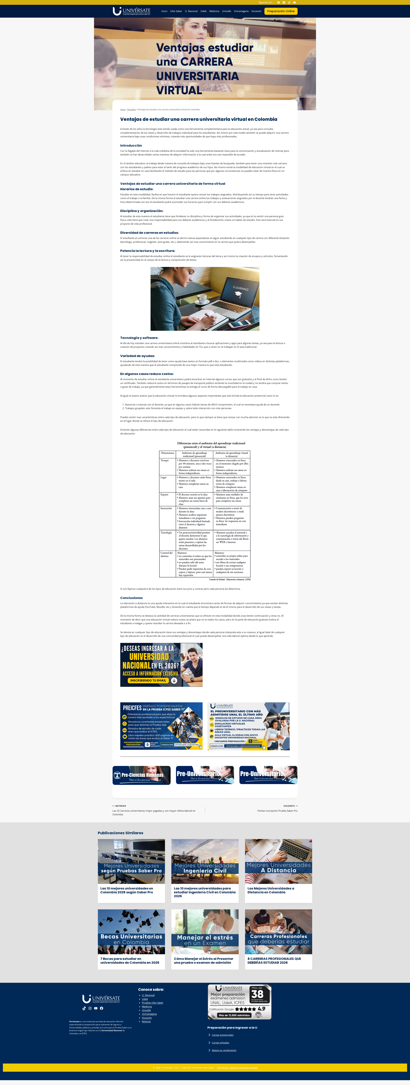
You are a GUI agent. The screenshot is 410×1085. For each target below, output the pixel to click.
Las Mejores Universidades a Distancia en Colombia (271, 890)
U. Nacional (191, 11)
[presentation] (131, 861)
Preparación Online (281, 11)
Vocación (256, 11)
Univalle (226, 11)
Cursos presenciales (223, 1034)
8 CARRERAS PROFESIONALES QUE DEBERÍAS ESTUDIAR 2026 (274, 960)
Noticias (146, 1021)
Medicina (214, 11)
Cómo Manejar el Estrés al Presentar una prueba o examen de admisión (203, 960)
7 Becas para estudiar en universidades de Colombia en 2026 (129, 960)
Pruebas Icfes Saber (152, 1002)
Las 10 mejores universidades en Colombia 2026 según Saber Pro (126, 890)
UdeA (203, 11)
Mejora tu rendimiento (224, 1050)
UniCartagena (149, 1013)
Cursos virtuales (220, 1042)
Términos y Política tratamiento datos (237, 1067)
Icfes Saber (176, 11)
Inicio (164, 11)
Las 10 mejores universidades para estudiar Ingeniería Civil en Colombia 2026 (205, 892)
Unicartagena (241, 11)
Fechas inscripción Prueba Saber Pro (278, 808)
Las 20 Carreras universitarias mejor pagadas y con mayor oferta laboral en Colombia (153, 810)
